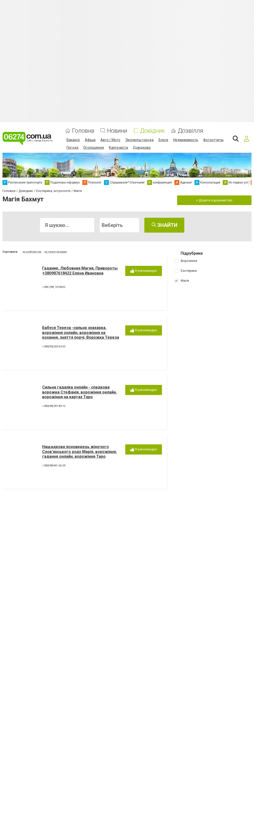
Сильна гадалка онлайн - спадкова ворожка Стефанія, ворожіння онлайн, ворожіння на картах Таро (79, 392)
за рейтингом (32, 251)
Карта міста (118, 148)
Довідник (152, 130)
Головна (83, 130)
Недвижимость (185, 140)
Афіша (90, 140)
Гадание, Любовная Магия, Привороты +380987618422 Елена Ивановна (80, 270)
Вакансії (73, 140)
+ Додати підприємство (214, 200)
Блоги (163, 140)
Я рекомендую (145, 271)
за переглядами (55, 251)
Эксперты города (139, 140)
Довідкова (142, 148)
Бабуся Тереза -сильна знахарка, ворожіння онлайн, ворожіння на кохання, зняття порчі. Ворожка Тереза (80, 332)
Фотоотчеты (213, 140)
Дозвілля (190, 130)
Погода (72, 148)
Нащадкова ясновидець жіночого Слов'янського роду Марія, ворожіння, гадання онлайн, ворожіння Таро (79, 451)
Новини (117, 130)
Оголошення (93, 148)
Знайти (166, 225)
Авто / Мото (110, 140)
